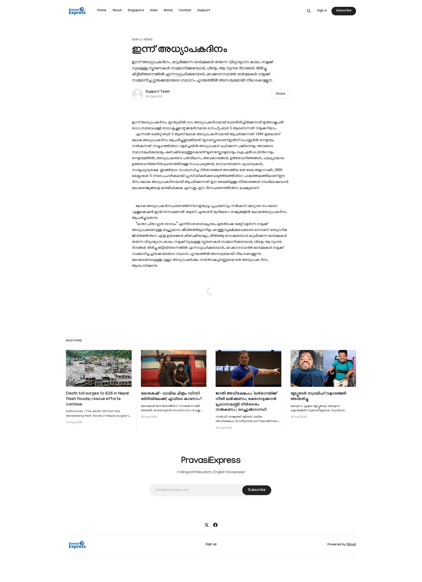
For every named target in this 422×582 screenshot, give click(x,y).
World (168, 11)
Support (203, 11)
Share (280, 94)
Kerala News (142, 39)
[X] (206, 525)
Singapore (136, 11)
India (153, 11)
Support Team (158, 92)
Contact (185, 11)
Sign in (322, 11)
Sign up (211, 545)
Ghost (351, 545)
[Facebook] (215, 525)
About (117, 11)
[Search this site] (308, 10)
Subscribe (343, 11)
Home (101, 11)
